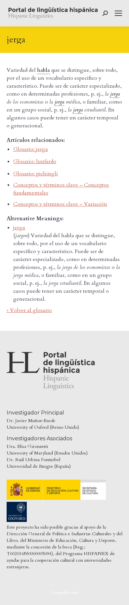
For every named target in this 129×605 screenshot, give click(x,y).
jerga (19, 227)
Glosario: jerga (30, 149)
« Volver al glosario (29, 310)
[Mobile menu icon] (118, 13)
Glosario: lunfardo (34, 161)
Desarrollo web (64, 593)
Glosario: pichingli (35, 173)
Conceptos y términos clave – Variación (60, 204)
